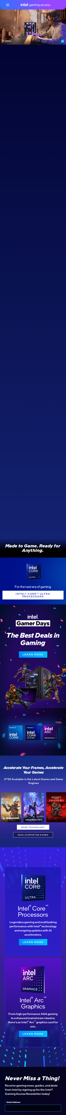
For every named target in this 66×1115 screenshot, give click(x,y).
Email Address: (13, 1102)
